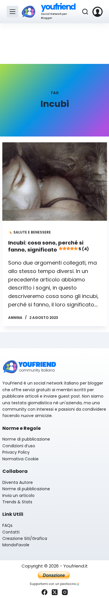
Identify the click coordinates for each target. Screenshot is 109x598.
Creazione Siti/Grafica (24, 538)
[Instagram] (65, 592)
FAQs (7, 525)
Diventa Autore (17, 482)
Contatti (10, 532)
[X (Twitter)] (55, 592)
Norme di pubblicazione (26, 439)
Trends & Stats (17, 502)
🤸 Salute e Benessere (29, 232)
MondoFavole (15, 545)
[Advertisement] (54, 43)
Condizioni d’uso (18, 446)
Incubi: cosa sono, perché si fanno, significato (48, 246)
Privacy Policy (16, 452)
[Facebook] (44, 592)
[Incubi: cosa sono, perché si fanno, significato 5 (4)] (54, 181)
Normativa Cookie (20, 459)
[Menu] (12, 11)
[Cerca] (85, 12)
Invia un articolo (18, 495)
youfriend (58, 6)
